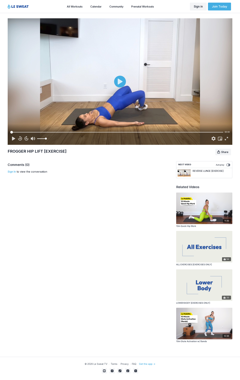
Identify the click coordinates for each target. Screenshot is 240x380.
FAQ (134, 364)
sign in (12, 171)
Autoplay (220, 165)
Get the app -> (147, 364)
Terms (114, 364)
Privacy (125, 364)
